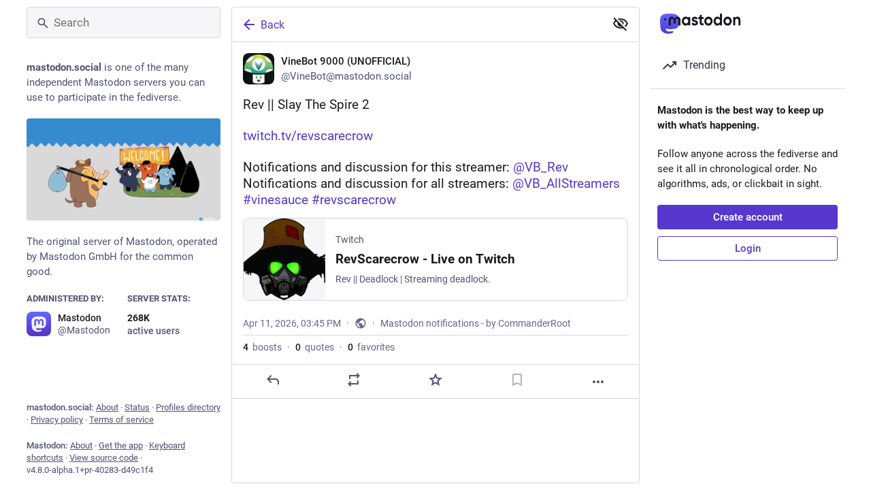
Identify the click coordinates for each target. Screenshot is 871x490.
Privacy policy (57, 419)
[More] (598, 382)
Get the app (121, 445)
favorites (371, 347)
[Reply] (273, 380)
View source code (103, 458)
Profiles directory (188, 407)
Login (748, 248)
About (107, 407)
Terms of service (121, 419)
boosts (262, 347)
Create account (748, 217)
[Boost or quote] (354, 380)
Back (272, 24)
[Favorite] (435, 380)
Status (137, 407)
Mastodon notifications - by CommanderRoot (475, 323)
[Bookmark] (517, 380)
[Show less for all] (620, 23)
